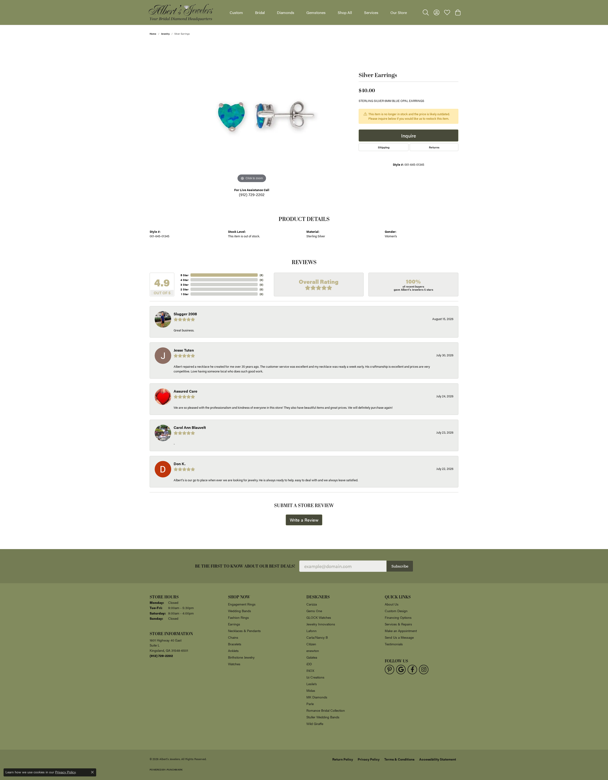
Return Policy (342, 759)
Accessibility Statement (437, 759)
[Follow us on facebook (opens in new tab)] (412, 669)
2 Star (184, 289)
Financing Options (398, 617)
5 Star (184, 275)
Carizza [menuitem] (311, 604)
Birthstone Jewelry (241, 657)
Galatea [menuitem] (311, 657)
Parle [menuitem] (310, 703)
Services (371, 12)
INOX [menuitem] (310, 670)
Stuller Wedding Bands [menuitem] (322, 717)
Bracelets (234, 644)
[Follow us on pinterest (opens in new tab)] (389, 669)
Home (153, 33)
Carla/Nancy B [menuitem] (317, 637)
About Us (392, 604)
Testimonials (394, 644)
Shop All (345, 12)
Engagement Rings (242, 604)
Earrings (234, 624)
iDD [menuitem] (309, 663)
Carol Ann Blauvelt (190, 427)
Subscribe (399, 566)
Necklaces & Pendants (244, 630)
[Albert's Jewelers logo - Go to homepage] (180, 12)
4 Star (184, 280)
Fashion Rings (238, 617)
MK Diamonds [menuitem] (316, 697)
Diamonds (285, 12)
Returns (434, 147)
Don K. (179, 463)
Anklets (233, 650)
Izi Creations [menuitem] (315, 677)
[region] (251, 113)
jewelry (165, 33)
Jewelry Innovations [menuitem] (320, 624)
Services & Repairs (398, 624)
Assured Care (185, 391)
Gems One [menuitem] (314, 610)
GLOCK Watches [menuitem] (318, 617)
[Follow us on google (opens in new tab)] (401, 669)
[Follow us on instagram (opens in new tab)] (423, 669)
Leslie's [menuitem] (311, 683)
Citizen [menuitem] (311, 644)
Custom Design (396, 610)
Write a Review (304, 520)
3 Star (184, 284)
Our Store (398, 12)
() (261, 275)
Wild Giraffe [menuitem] (314, 723)
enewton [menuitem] (312, 650)
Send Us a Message (399, 637)
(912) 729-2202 (252, 194)
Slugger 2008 (185, 314)
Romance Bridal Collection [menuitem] (325, 710)
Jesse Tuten (184, 350)
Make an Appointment (401, 630)
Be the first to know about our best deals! (245, 566)
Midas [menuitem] (310, 690)
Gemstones (316, 12)
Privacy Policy (369, 759)
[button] (426, 12)
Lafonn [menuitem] (311, 630)
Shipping (384, 147)
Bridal (260, 12)
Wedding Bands (239, 610)
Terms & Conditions (399, 759)
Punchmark (175, 769)
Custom (236, 12)
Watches (234, 663)
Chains (233, 637)
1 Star (185, 294)
